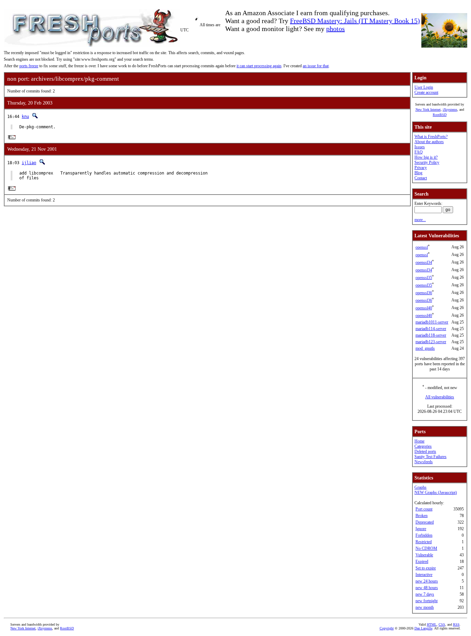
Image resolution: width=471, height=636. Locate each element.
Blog (418, 172)
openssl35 (423, 277)
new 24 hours (426, 581)
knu (25, 116)
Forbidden (423, 535)
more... (420, 219)
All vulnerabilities (439, 397)
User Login (423, 87)
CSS (442, 624)
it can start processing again (259, 65)
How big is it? (426, 157)
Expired (421, 561)
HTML (432, 624)
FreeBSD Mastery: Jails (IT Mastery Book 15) (355, 20)
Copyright (387, 628)
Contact (420, 178)
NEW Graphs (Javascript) (435, 492)
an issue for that (316, 65)
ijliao (29, 162)
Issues (419, 147)
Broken (421, 515)
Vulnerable (424, 555)
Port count (423, 509)
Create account (426, 92)
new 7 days (424, 594)
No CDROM (426, 548)
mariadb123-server (430, 341)
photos (335, 28)
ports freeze (28, 65)
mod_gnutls (425, 348)
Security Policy (426, 162)
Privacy (420, 167)
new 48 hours (426, 587)
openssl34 (423, 262)
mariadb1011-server (431, 322)
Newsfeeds (423, 461)
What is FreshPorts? (431, 136)
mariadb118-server (430, 335)
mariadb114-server (430, 328)
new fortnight (426, 600)
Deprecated (424, 522)
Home (419, 441)
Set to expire (425, 568)
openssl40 (423, 308)
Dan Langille (423, 628)
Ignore (420, 528)
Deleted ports (425, 451)
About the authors (429, 141)
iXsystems (450, 109)
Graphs (420, 487)
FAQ (418, 152)
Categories (423, 446)
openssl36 (423, 292)
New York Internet (428, 109)
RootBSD (440, 115)
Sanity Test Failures (430, 456)
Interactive (423, 574)
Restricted (423, 541)
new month (424, 607)
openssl (421, 247)
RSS (456, 624)
